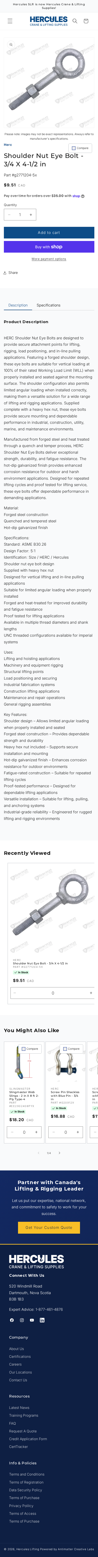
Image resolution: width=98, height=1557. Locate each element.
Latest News (19, 1407)
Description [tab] (18, 305)
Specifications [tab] (48, 305)
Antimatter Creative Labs (76, 1549)
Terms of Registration (26, 1482)
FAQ (12, 1423)
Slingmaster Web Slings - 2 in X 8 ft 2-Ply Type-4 (24, 1095)
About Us (16, 1349)
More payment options (49, 259)
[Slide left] (39, 1153)
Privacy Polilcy (21, 1506)
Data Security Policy (25, 1490)
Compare (82, 148)
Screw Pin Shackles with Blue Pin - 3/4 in (65, 1095)
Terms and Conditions (26, 1474)
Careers (15, 1364)
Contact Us (18, 1380)
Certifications (20, 1356)
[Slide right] (59, 1153)
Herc (8, 145)
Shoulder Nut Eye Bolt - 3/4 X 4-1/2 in (40, 963)
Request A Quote (23, 1431)
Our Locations (20, 1372)
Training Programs (23, 1415)
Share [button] (13, 272)
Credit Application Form (28, 1439)
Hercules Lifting (27, 1549)
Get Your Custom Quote (49, 1227)
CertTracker (18, 1446)
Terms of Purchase (24, 1498)
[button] (10, 21)
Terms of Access (22, 1513)
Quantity (10, 205)
